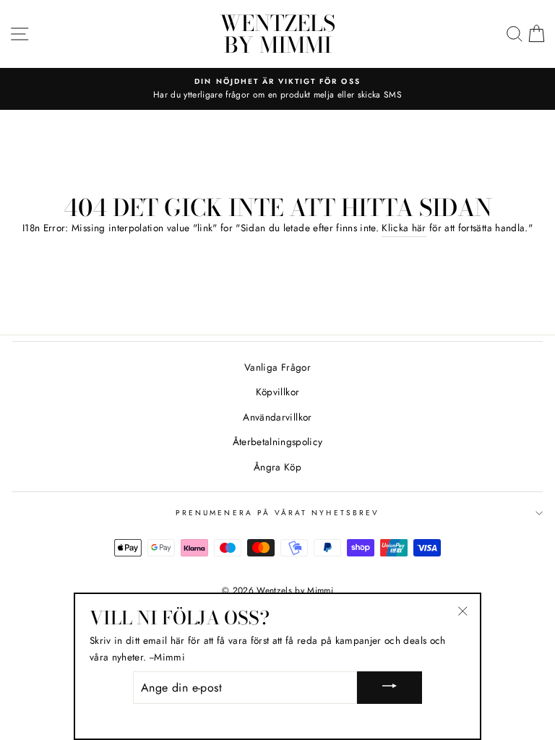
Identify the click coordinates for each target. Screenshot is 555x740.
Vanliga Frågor (277, 367)
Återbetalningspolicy (278, 441)
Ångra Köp (277, 467)
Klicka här (404, 227)
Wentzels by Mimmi (277, 34)
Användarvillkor (277, 417)
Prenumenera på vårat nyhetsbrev (277, 512)
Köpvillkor (277, 391)
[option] (277, 89)
